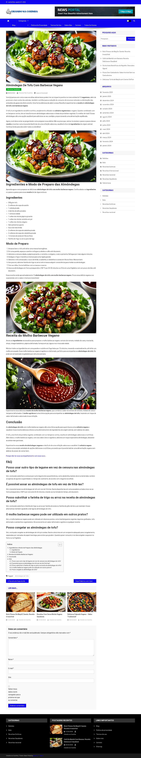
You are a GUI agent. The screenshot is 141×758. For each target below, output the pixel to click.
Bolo (104, 163)
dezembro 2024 (108, 100)
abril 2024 (106, 133)
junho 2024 (106, 125)
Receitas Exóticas (109, 167)
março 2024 (107, 137)
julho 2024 (106, 121)
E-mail (11, 668)
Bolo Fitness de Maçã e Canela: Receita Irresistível (20, 615)
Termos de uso (55, 25)
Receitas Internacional (111, 171)
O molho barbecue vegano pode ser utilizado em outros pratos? (32, 567)
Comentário (13, 638)
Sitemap (99, 747)
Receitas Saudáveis (13, 89)
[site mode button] (129, 21)
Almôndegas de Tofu (22, 576)
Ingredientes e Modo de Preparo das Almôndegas (25, 548)
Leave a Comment (42, 93)
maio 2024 (106, 129)
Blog (13, 25)
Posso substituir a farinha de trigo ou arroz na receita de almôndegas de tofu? (36, 565)
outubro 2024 (107, 109)
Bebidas (105, 158)
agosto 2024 (107, 117)
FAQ (10, 559)
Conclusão (12, 557)
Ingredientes (16, 550)
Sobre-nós (68, 25)
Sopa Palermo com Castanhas (85, 581)
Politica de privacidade (39, 25)
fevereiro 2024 (108, 141)
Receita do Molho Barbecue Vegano (21, 554)
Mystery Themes (38, 755)
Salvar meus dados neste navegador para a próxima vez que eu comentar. (14, 694)
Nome (11, 659)
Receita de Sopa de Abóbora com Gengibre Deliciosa (19, 581)
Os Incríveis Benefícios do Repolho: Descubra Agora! (118, 67)
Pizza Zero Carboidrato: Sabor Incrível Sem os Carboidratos (119, 74)
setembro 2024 (108, 113)
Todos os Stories (90, 25)
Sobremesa (107, 183)
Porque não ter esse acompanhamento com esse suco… (26, 456)
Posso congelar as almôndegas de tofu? (24, 569)
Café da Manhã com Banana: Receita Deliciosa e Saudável (116, 60)
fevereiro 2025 (108, 92)
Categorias (22, 21)
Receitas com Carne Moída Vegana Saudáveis (49, 615)
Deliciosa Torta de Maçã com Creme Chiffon (118, 79)
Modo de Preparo (17, 552)
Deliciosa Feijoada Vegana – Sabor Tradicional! (79, 615)
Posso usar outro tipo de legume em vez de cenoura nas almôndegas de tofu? (36, 561)
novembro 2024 (108, 104)
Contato (78, 25)
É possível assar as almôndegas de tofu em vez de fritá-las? (31, 563)
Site (9, 677)
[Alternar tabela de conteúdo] (58, 545)
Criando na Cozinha (25, 93)
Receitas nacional (109, 175)
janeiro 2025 (107, 96)
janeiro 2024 (107, 145)
